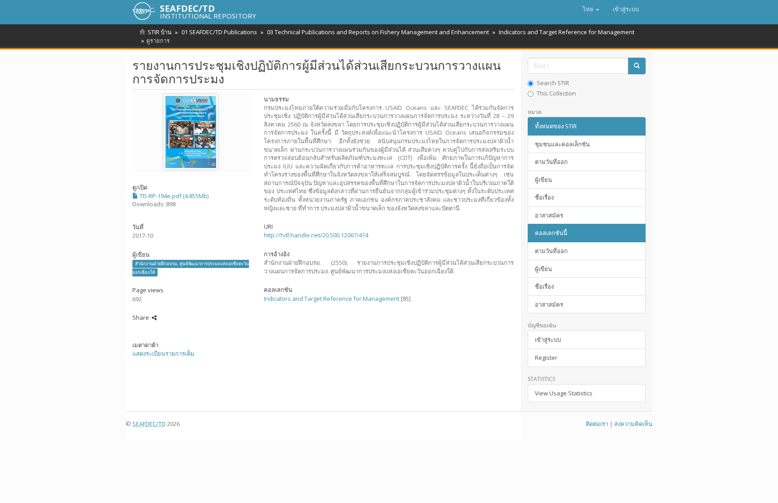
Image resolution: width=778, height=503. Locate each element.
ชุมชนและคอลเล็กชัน (562, 144)
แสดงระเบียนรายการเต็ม (163, 353)
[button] (591, 9)
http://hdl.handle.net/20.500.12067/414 (316, 235)
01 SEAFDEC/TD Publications (219, 32)
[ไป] (637, 66)
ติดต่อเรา (597, 424)
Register (546, 357)
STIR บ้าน (160, 32)
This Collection (556, 93)
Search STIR (553, 83)
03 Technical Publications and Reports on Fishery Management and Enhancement (378, 32)
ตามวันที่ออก (551, 162)
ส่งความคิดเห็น (633, 424)
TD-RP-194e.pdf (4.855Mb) (173, 196)
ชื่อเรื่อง (544, 197)
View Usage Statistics (564, 393)
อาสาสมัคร (549, 215)
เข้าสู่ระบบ (548, 339)
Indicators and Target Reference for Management (566, 32)
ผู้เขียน (543, 180)
